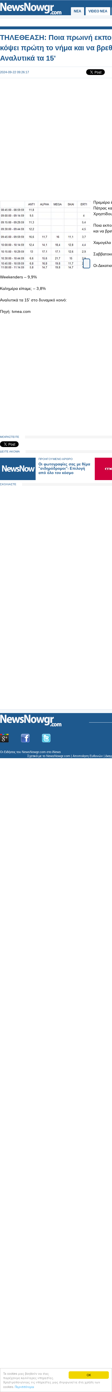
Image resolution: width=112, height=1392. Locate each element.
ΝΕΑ (77, 11)
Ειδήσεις (10, 752)
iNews (56, 752)
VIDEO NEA (97, 11)
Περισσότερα (24, 1387)
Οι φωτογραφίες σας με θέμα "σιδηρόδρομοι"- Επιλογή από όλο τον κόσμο (64, 468)
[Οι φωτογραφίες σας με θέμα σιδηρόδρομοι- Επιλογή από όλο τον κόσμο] (18, 479)
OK (89, 1375)
